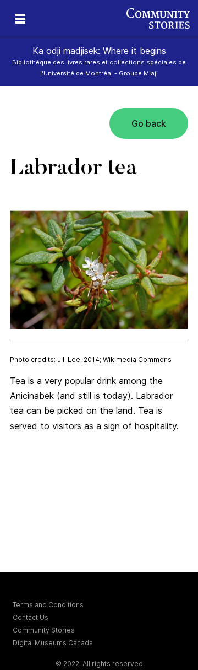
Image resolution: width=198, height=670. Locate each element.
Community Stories (44, 630)
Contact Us (30, 617)
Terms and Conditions (48, 605)
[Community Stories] (162, 18)
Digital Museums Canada (53, 643)
